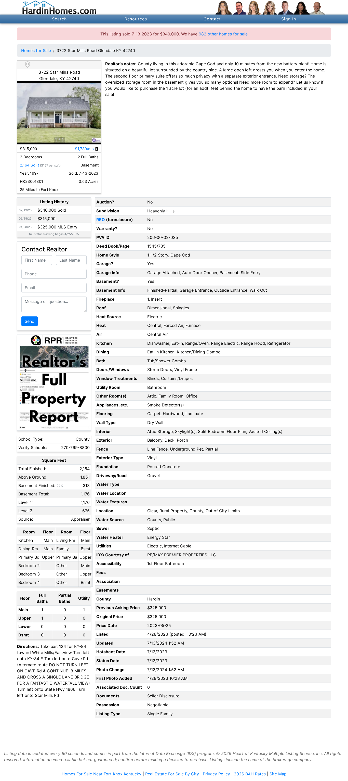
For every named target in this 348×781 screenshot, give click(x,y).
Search (59, 18)
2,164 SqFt (29, 165)
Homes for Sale (36, 50)
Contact (212, 18)
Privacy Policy (216, 773)
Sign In (288, 18)
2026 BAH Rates (250, 773)
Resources (136, 18)
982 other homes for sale (223, 33)
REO (100, 219)
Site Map (278, 773)
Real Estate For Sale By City (172, 773)
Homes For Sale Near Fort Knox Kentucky (101, 773)
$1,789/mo (85, 148)
